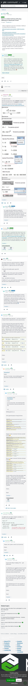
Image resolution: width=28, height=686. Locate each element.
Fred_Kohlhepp (6, 513)
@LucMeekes (9, 397)
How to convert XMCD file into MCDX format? (11, 622)
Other (3, 77)
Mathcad (4, 9)
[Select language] (19, 2)
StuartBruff (5, 314)
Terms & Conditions (5, 633)
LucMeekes (7, 368)
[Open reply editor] (14, 87)
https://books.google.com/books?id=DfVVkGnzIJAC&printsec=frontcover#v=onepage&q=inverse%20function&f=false (13, 34)
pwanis (4, 13)
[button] (1, 2)
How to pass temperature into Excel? (9, 613)
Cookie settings (13, 633)
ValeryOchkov (6, 94)
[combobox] (14, 6)
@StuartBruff (6, 372)
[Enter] (2, 6)
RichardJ (5, 55)
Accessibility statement (22, 633)
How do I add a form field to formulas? (10, 626)
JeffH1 (4, 258)
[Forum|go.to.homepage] (9, 2)
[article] (14, 149)
